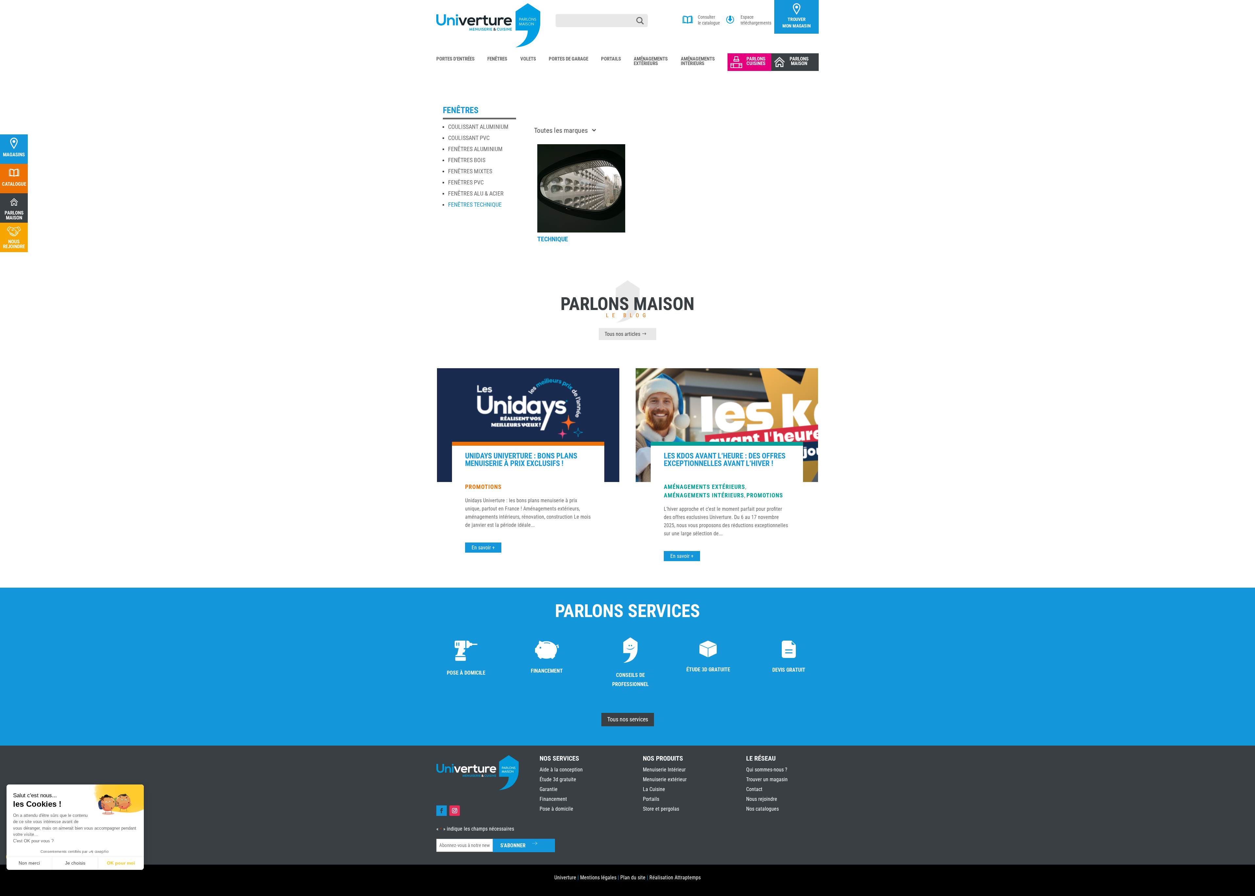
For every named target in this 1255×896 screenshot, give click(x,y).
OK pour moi (121, 863)
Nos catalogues (762, 809)
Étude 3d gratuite (558, 779)
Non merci (29, 863)
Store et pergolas (661, 809)
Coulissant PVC (469, 137)
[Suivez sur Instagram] (454, 810)
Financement (553, 799)
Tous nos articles (622, 334)
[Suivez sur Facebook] (441, 810)
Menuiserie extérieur (665, 779)
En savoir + (483, 547)
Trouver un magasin (767, 779)
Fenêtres (497, 59)
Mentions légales (598, 877)
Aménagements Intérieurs (698, 61)
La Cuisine (654, 789)
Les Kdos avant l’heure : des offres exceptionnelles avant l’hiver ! (724, 460)
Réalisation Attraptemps (675, 877)
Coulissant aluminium (478, 126)
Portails (611, 59)
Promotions (483, 486)
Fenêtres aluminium (475, 149)
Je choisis (75, 863)
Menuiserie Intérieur (664, 770)
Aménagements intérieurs (704, 495)
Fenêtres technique (475, 204)
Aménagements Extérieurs (651, 61)
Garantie (549, 789)
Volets (528, 59)
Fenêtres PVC (466, 182)
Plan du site (632, 877)
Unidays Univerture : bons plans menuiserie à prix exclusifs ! (521, 460)
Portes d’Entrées (455, 59)
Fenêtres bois (466, 160)
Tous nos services (627, 719)
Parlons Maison (799, 61)
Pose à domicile (556, 809)
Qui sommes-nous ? (766, 770)
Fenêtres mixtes (470, 171)
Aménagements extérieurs (704, 486)
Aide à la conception (561, 770)
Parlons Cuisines (755, 61)
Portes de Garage (568, 59)
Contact (754, 789)
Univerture (565, 877)
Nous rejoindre (761, 799)
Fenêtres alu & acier (476, 193)
